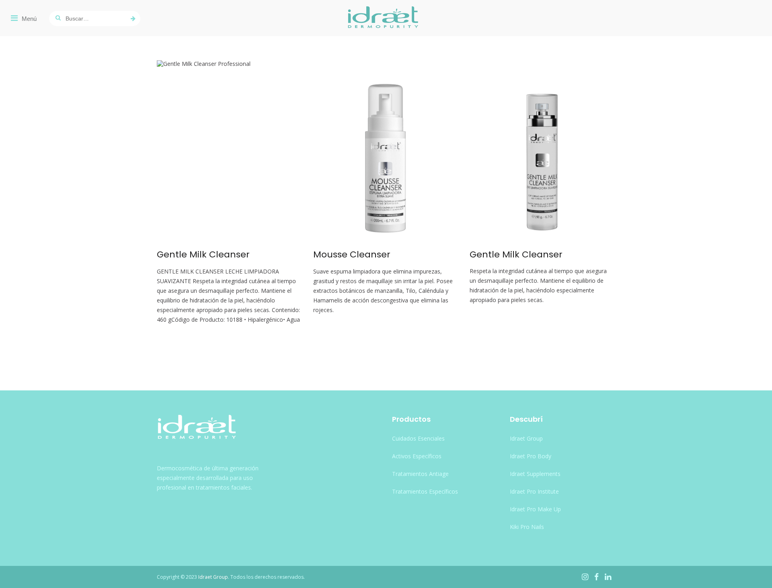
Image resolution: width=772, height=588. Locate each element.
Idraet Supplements (535, 474)
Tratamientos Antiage (420, 474)
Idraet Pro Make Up (535, 509)
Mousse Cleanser (351, 254)
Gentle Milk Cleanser (203, 254)
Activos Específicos (416, 456)
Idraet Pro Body (530, 456)
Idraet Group (526, 438)
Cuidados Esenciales (418, 438)
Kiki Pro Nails (527, 527)
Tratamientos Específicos (425, 491)
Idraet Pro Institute (534, 491)
